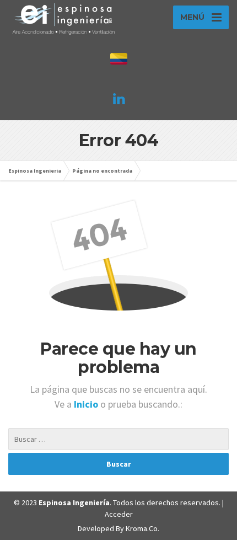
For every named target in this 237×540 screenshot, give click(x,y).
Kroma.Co (142, 528)
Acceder (119, 514)
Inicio (87, 404)
